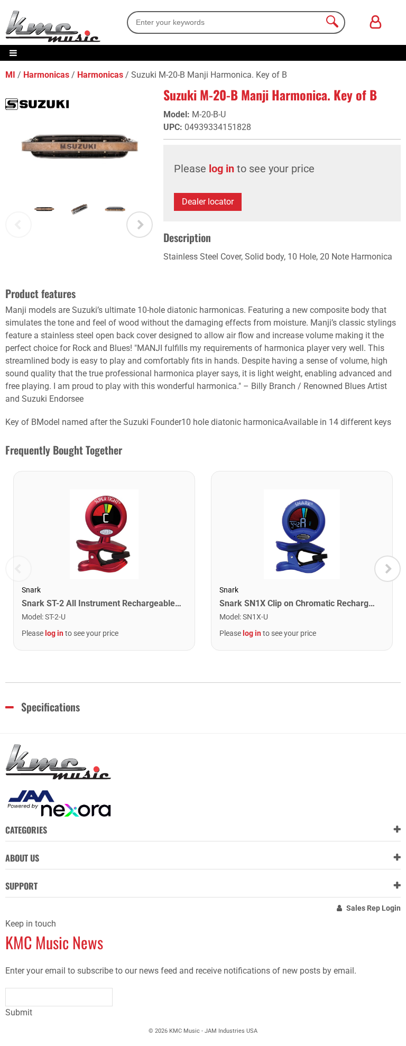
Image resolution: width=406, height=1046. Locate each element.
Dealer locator (208, 202)
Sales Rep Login (373, 908)
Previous (18, 224)
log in (221, 168)
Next (139, 224)
